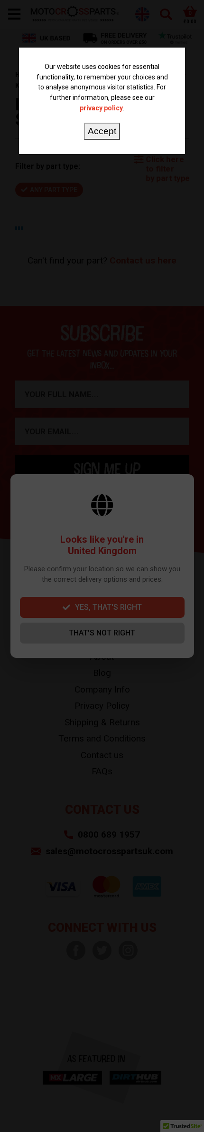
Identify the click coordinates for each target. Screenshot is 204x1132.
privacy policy (101, 108)
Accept (102, 131)
